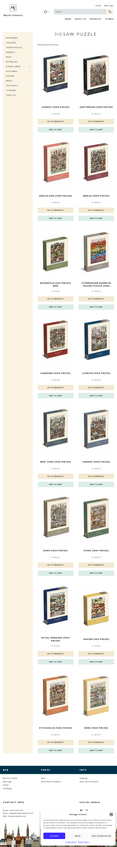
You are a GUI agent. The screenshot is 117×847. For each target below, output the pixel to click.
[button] (111, 814)
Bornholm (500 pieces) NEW (55, 284)
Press (43, 778)
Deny (77, 835)
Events (6, 785)
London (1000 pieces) (96, 373)
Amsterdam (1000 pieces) (96, 107)
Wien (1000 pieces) (96, 728)
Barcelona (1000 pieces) (55, 196)
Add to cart (55, 130)
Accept (54, 835)
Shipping (83, 778)
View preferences (101, 835)
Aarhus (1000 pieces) (55, 107)
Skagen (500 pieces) (96, 639)
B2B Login (109, 6)
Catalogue (7, 788)
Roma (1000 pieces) (96, 550)
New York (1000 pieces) (55, 462)
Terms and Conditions (89, 782)
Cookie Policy (71, 842)
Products (95, 19)
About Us (80, 19)
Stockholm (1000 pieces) (55, 728)
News (68, 19)
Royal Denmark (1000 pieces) (55, 639)
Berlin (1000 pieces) (96, 196)
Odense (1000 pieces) (96, 462)
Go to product (55, 121)
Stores (109, 19)
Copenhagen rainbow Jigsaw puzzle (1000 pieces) (96, 284)
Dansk (98, 6)
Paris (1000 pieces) (55, 550)
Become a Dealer (10, 778)
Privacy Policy (83, 842)
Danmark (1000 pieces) (55, 373)
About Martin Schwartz (51, 782)
